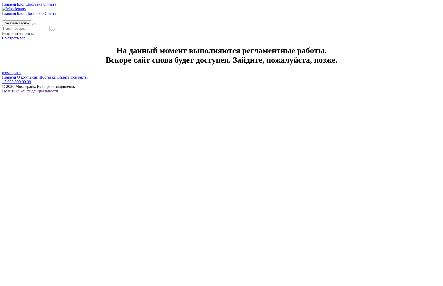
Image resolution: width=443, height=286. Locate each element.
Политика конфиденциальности (30, 91)
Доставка (34, 4)
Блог (21, 4)
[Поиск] (4, 19)
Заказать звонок (16, 23)
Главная (9, 4)
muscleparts (11, 72)
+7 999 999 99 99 (16, 82)
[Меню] (34, 24)
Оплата (49, 4)
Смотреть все (13, 38)
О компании (27, 77)
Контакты (79, 77)
